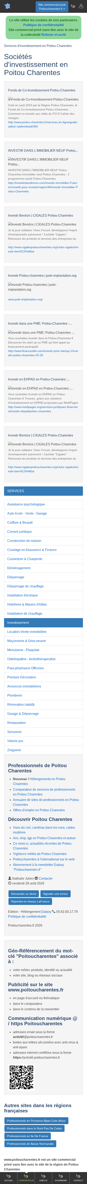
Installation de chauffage (24, 613)
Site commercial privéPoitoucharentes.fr (52, 6)
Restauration (16, 722)
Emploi (43, 1180)
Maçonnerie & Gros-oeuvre (26, 641)
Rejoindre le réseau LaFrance (30, 901)
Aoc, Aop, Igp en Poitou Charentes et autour (44, 838)
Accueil (8, 1180)
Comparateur (26, 1180)
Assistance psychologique (26, 504)
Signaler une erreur (55, 893)
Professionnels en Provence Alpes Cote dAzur (36, 1120)
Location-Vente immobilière (27, 631)
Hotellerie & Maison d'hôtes (27, 604)
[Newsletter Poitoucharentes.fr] (73, 6)
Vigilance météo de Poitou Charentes (40, 854)
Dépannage (15, 577)
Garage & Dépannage (23, 713)
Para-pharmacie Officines (25, 668)
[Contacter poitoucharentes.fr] (81, 6)
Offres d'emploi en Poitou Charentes (39, 810)
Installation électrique (22, 595)
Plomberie (14, 695)
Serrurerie (14, 732)
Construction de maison (24, 540)
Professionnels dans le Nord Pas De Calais (34, 1128)
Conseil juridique (19, 531)
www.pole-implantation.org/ (25, 299)
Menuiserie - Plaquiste (23, 650)
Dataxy (46, 911)
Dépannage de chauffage (25, 586)
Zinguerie (14, 750)
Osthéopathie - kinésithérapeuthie (31, 659)
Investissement (18, 622)
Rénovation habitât (20, 704)
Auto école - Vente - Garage (27, 513)
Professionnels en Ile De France (27, 1136)
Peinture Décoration (21, 677)
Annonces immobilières (24, 686)
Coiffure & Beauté (20, 522)
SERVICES (15, 491)
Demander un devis (23, 893)
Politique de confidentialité (43, 25)
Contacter (46, 878)
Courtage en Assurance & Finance (32, 550)
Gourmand (61, 1180)
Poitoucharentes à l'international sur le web (44, 859)
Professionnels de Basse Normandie (30, 1143)
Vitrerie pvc (15, 741)
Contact (78, 1180)
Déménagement (18, 568)
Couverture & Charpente (24, 559)
